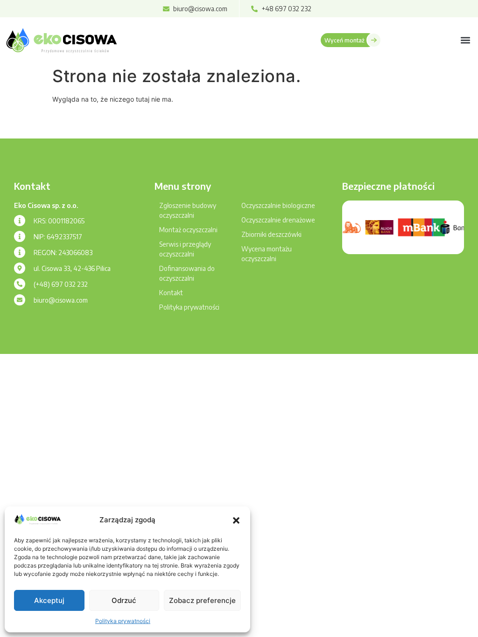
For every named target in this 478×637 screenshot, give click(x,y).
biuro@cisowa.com (61, 300)
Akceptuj (49, 600)
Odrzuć (124, 600)
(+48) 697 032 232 (61, 284)
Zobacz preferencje (202, 600)
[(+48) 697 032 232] (19, 284)
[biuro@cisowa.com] (19, 299)
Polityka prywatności (122, 620)
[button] (236, 520)
